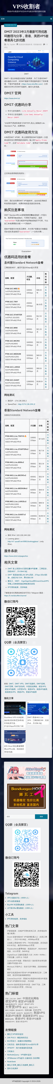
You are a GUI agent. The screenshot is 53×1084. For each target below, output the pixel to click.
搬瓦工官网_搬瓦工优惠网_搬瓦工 (20, 1065)
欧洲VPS (20, 1013)
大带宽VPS (21, 689)
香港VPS (20, 692)
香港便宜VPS (10, 1022)
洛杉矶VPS (28, 1013)
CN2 (6, 999)
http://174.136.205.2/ (26, 404)
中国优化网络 (31, 686)
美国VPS (31, 689)
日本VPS (37, 1010)
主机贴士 (10, 1051)
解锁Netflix (9, 1019)
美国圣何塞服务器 (25, 44)
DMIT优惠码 (30, 684)
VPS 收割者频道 (13, 901)
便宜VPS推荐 (10, 689)
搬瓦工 (25, 1007)
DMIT (11, 684)
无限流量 (28, 1010)
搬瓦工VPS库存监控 (15, 1034)
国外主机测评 (12, 1068)
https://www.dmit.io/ (12, 98)
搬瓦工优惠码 (10, 1010)
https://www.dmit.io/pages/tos (16, 556)
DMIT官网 (9, 686)
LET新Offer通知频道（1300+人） (20, 908)
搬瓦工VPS (33, 1007)
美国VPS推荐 (42, 689)
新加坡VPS (19, 1010)
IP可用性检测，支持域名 (17, 587)
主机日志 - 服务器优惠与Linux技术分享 (22, 1044)
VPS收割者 (26, 6)
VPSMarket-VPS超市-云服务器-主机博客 (23, 1058)
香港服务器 (37, 44)
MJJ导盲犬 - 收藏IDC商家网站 (19, 1041)
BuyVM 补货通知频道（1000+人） (21, 905)
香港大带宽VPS (22, 1022)
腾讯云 (41, 1016)
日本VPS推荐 (10, 1013)
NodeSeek (11, 1062)
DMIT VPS (19, 684)
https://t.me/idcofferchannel (15, 596)
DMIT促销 (41, 684)
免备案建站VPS (11, 1004)
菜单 (3, 19)
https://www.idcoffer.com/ (32, 84)
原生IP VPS (29, 1004)
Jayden (12, 44)
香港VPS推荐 (31, 692)
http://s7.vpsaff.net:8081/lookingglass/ (23, 541)
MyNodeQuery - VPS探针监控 (19, 1055)
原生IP (20, 1004)
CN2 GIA (13, 999)
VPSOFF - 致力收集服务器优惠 (19, 1048)
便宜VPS (42, 686)
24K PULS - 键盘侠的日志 (17, 1038)
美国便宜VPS (10, 692)
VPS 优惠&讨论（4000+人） (18, 898)
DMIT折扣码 (20, 686)
